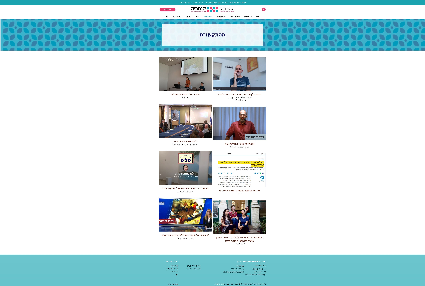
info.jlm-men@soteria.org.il (255, 274)
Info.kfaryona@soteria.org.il (233, 272)
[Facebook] (176, 274)
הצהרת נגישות (173, 284)
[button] (235, 16)
